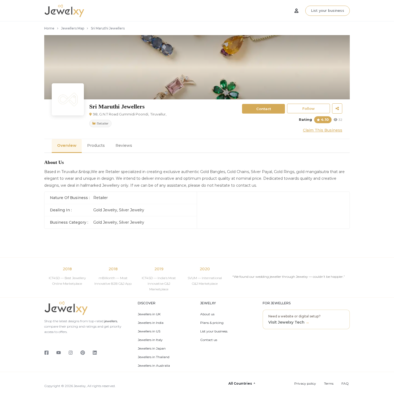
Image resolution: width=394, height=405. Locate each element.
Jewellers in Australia (154, 366)
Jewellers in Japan (152, 348)
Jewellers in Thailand (153, 357)
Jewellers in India (150, 323)
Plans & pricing (212, 323)
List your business (327, 10)
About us (207, 314)
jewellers (110, 321)
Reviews (124, 145)
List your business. (214, 331)
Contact (263, 109)
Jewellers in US (149, 331)
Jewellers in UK (149, 314)
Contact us (208, 340)
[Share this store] (337, 108)
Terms (328, 383)
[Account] (296, 11)
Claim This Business (322, 130)
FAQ (345, 383)
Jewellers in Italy (150, 340)
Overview (66, 145)
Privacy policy (305, 383)
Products (96, 145)
